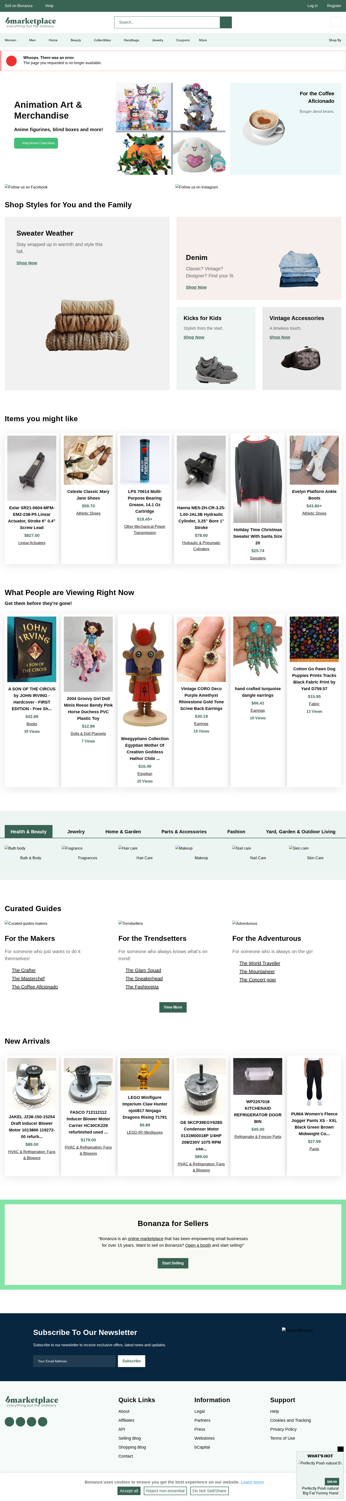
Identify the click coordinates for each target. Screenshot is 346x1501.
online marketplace (145, 1238)
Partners (202, 1420)
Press (199, 1429)
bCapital (202, 1447)
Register (334, 6)
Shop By (335, 40)
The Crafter (24, 970)
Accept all (129, 1490)
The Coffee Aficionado (35, 986)
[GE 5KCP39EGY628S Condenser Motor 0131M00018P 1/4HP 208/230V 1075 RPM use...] (201, 1116)
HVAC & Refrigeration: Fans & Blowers (31, 1155)
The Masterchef (28, 978)
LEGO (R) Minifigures (145, 1132)
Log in (312, 6)
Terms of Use (282, 1438)
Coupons (183, 40)
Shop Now (26, 263)
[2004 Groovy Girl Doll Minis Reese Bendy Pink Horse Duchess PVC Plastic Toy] (88, 700)
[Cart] (336, 22)
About (123, 1411)
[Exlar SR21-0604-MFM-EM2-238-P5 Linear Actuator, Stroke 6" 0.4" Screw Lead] (32, 498)
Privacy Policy (283, 1429)
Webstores (204, 1438)
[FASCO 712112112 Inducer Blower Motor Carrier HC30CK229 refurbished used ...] (88, 1116)
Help (49, 6)
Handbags (131, 40)
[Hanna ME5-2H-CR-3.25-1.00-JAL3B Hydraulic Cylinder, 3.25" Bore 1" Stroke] (201, 498)
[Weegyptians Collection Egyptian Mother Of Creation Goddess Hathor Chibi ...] (145, 700)
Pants (314, 1149)
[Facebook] (9, 1421)
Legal (199, 1411)
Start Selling (173, 1263)
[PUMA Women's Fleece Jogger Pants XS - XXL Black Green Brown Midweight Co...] (314, 1116)
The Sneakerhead (144, 978)
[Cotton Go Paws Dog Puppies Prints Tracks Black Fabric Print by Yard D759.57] (314, 700)
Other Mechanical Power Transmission (144, 530)
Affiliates (126, 1420)
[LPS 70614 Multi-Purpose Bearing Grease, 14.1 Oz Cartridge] (145, 498)
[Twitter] (20, 1421)
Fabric (314, 704)
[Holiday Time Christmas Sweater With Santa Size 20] (258, 498)
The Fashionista (142, 986)
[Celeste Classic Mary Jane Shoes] (88, 498)
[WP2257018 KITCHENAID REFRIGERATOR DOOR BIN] (258, 1116)
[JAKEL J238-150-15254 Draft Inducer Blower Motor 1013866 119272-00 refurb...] (32, 1116)
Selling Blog (129, 1438)
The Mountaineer (257, 971)
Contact (125, 1456)
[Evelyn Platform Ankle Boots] (314, 498)
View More (173, 1007)
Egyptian (144, 774)
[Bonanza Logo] (30, 22)
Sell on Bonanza (18, 6)
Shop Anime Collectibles (38, 143)
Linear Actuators (31, 543)
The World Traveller (259, 963)
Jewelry (157, 40)
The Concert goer (257, 979)
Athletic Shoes (88, 513)
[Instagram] (42, 1421)
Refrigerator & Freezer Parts (257, 1137)
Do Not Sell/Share (209, 1490)
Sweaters (258, 558)
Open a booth (198, 1245)
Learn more (252, 1482)
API (121, 1429)
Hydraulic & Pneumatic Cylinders (201, 546)
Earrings (201, 724)
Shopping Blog (132, 1447)
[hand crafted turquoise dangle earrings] (258, 700)
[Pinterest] (31, 1421)
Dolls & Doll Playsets (88, 734)
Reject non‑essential (165, 1490)
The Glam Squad (143, 970)
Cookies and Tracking (290, 1420)
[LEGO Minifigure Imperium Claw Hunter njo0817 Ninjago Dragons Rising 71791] (145, 1116)
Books (32, 724)
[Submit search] (226, 22)
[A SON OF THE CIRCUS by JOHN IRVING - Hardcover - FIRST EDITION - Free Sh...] (32, 700)
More (203, 40)
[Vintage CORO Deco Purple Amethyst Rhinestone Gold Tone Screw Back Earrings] (201, 700)
